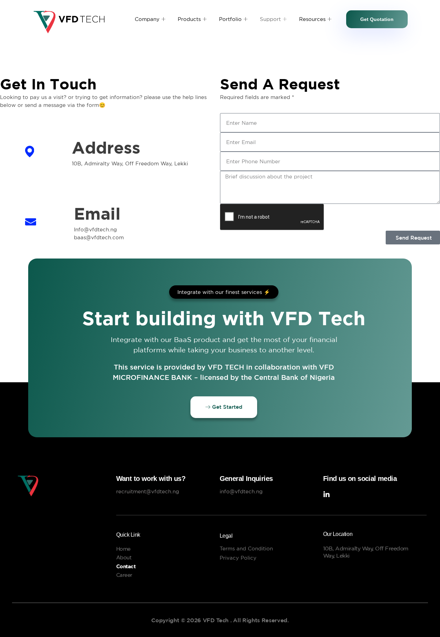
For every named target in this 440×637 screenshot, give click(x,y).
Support (270, 19)
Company (147, 19)
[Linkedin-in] (326, 495)
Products (189, 19)
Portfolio (230, 19)
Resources (312, 19)
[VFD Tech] (58, 485)
